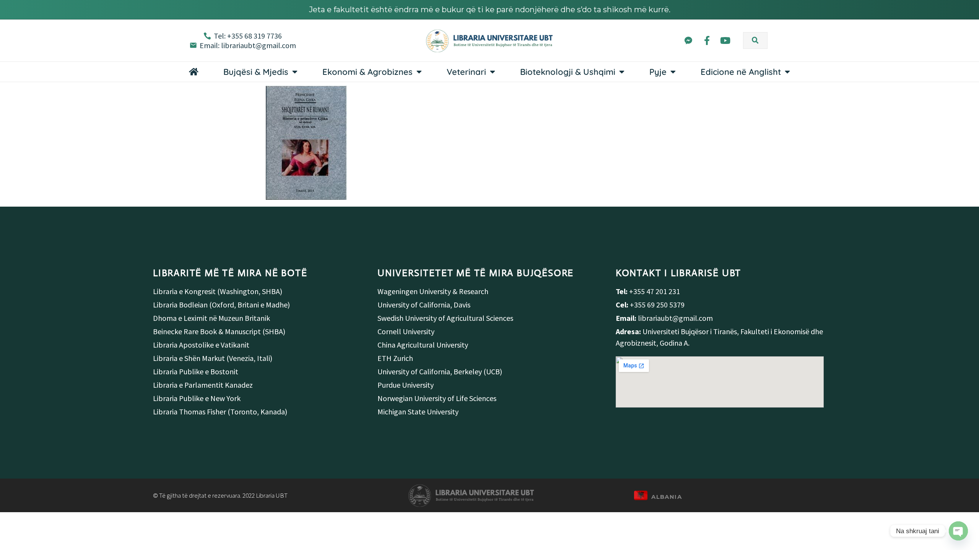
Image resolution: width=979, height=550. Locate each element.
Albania (666, 496)
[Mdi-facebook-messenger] (688, 40)
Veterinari (466, 71)
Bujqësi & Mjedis (255, 71)
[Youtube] (725, 40)
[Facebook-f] (707, 40)
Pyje (658, 71)
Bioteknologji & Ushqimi (567, 71)
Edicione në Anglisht (741, 71)
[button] (755, 40)
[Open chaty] (958, 530)
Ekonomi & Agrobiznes (367, 71)
